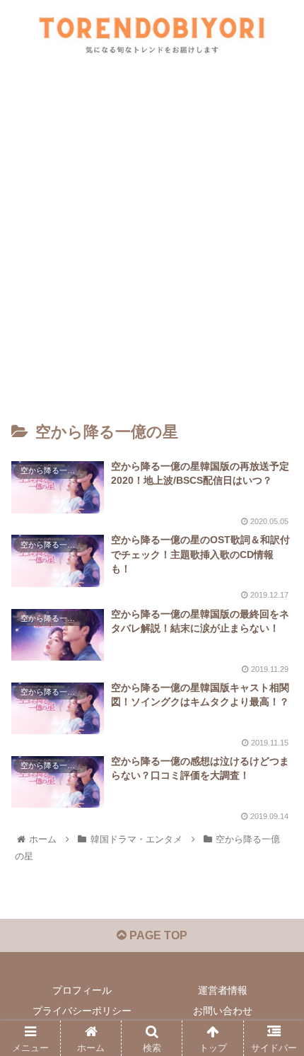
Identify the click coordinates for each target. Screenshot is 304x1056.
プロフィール (82, 990)
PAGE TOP (157, 935)
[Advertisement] (152, 240)
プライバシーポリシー (82, 1010)
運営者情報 (222, 990)
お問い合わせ (222, 1010)
